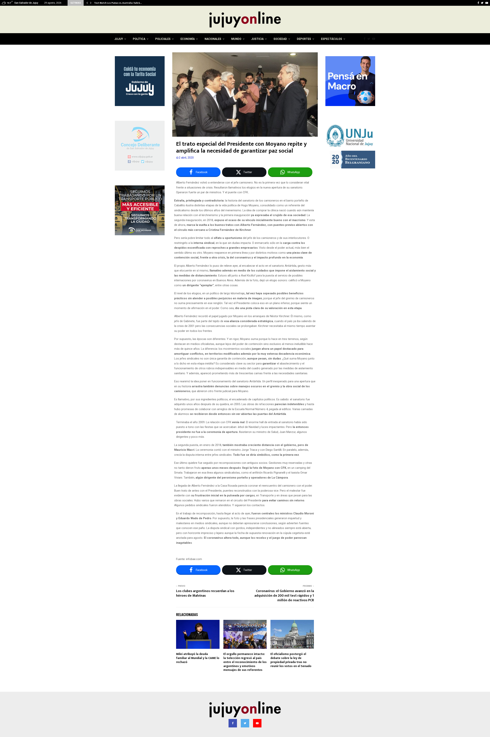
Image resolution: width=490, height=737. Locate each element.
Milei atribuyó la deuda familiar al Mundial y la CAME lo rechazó (197, 658)
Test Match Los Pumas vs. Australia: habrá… (118, 3)
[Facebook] (365, 39)
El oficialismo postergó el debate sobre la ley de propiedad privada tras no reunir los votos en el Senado (290, 660)
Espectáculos (331, 38)
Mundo (236, 38)
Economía (187, 38)
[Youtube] (374, 39)
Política (139, 38)
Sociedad (280, 38)
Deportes (304, 38)
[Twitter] (369, 39)
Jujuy (118, 38)
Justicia (257, 38)
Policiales (163, 38)
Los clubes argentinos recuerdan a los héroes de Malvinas (205, 593)
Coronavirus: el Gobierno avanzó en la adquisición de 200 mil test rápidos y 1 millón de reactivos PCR (284, 595)
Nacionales (213, 38)
